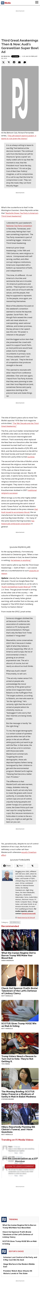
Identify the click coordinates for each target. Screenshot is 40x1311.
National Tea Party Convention (19, 225)
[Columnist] (8, 875)
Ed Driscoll (5, 56)
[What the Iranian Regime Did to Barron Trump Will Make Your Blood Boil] (20, 939)
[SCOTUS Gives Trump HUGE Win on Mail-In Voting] (20, 1010)
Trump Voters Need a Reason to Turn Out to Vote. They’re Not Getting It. (18, 1059)
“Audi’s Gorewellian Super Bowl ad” (16, 586)
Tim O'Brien (5, 1064)
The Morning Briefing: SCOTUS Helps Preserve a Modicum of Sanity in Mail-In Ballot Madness (18, 1094)
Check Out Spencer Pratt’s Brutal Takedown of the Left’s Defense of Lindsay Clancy (19, 991)
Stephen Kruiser (7, 1099)
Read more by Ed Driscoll (26, 918)
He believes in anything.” (21, 560)
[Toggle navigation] (37, 3)
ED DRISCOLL (15, 922)
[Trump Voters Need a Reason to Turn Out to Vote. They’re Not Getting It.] (20, 1043)
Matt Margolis (7, 996)
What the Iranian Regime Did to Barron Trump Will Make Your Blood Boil (18, 955)
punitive (31, 457)
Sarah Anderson (7, 960)
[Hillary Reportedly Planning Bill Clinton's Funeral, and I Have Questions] (20, 1113)
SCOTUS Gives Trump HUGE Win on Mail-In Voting (18, 1024)
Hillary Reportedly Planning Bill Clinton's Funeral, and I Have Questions (18, 1129)
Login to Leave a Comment (20, 1166)
